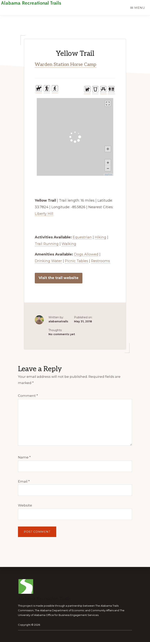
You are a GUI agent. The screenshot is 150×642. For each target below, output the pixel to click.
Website (25, 505)
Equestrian (82, 237)
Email (24, 481)
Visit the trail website (59, 278)
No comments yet (61, 334)
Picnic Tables (76, 261)
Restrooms (100, 261)
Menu (139, 8)
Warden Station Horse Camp (65, 64)
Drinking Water (48, 261)
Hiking (100, 237)
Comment (28, 396)
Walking (69, 244)
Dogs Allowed (86, 254)
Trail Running (47, 244)
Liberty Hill (44, 214)
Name (24, 457)
